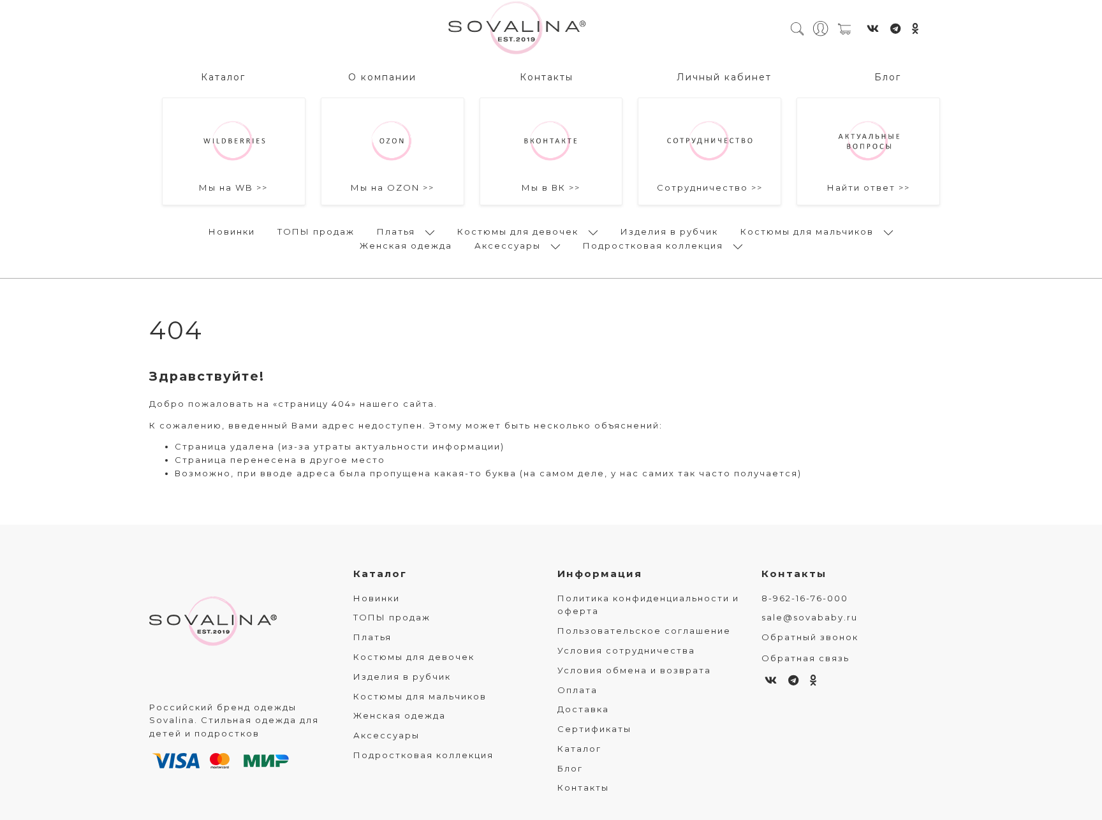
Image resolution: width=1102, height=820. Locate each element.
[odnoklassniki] (916, 28)
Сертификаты (594, 729)
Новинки (232, 231)
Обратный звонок (809, 637)
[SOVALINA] (517, 28)
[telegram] (896, 28)
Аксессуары (507, 245)
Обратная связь (805, 658)
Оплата (577, 690)
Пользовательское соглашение (644, 631)
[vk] (873, 28)
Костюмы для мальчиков (807, 231)
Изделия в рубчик (669, 231)
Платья (396, 231)
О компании (382, 77)
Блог (887, 77)
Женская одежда (406, 245)
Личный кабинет (724, 77)
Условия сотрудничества (626, 650)
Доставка (583, 709)
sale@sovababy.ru (809, 617)
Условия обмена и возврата (634, 670)
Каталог (223, 77)
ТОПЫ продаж (316, 231)
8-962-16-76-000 (804, 598)
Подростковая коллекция (653, 245)
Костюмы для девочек (517, 231)
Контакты (546, 77)
